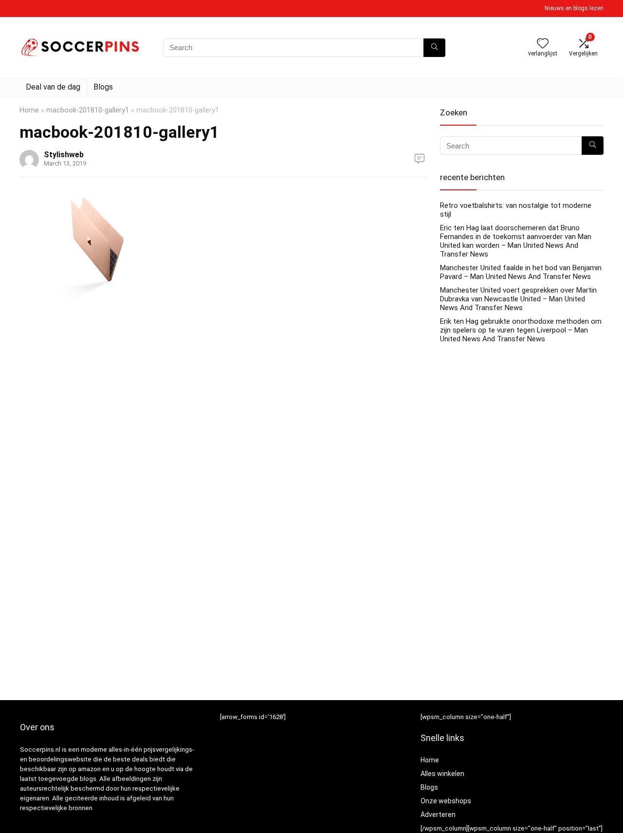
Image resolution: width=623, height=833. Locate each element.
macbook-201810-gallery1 (87, 110)
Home (29, 110)
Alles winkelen (442, 773)
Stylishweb (64, 154)
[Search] (434, 47)
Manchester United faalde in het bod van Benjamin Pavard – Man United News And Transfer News (521, 272)
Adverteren (438, 814)
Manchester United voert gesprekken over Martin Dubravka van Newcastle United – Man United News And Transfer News (518, 299)
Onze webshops (446, 801)
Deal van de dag (53, 87)
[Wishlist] (543, 44)
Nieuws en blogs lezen (574, 8)
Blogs (103, 87)
